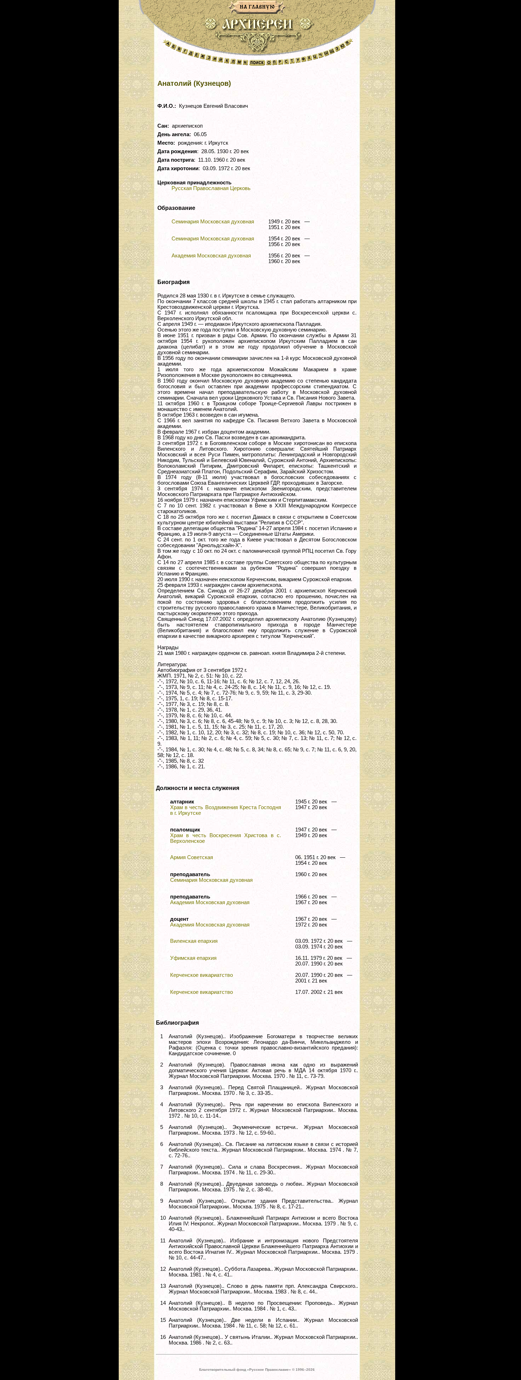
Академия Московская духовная (211, 255)
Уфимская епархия (193, 958)
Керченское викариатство (201, 975)
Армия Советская (191, 857)
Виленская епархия (194, 941)
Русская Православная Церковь (211, 188)
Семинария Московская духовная (213, 221)
